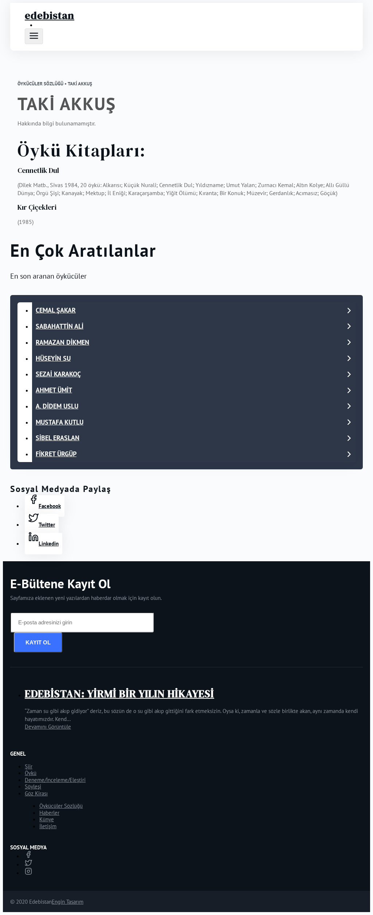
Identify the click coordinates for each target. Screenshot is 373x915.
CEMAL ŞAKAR (56, 310)
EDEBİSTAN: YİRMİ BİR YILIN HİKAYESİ (119, 693)
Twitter (47, 524)
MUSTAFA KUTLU (59, 422)
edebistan (49, 15)
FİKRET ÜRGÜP (56, 454)
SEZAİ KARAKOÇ (58, 374)
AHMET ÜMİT (54, 390)
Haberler (49, 812)
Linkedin (49, 543)
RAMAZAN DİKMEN (62, 342)
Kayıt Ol (38, 642)
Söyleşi (33, 786)
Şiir (28, 766)
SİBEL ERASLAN (57, 438)
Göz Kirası (36, 793)
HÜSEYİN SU (53, 358)
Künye (46, 819)
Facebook (50, 506)
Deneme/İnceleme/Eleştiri (55, 779)
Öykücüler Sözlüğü (61, 805)
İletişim (47, 826)
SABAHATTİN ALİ (59, 326)
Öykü (30, 772)
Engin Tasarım (67, 901)
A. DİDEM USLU (57, 406)
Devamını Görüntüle (48, 726)
